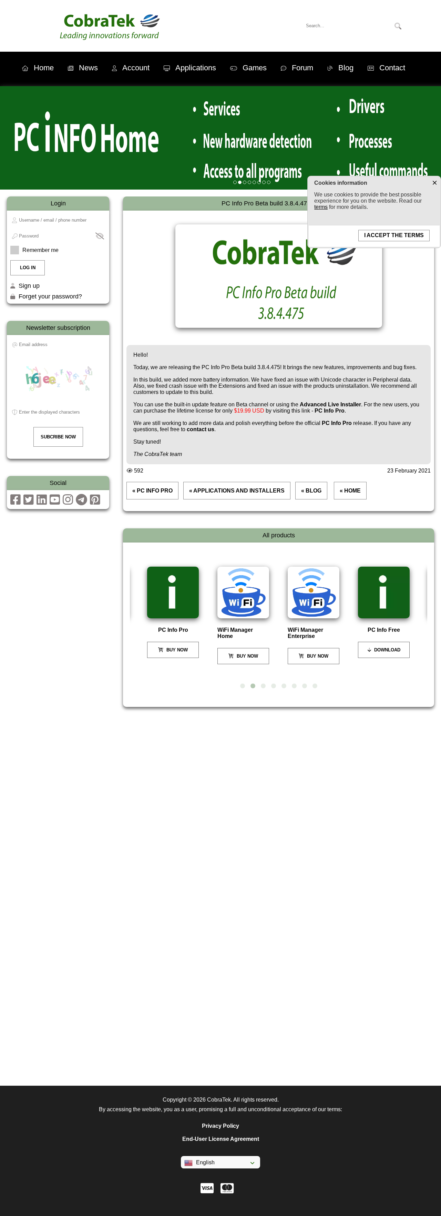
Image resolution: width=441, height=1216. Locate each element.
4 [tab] (273, 686)
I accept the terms (394, 235)
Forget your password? (50, 296)
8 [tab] (314, 686)
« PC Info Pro (152, 491)
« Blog (311, 491)
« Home (350, 491)
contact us (200, 429)
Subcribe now (58, 436)
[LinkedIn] (42, 501)
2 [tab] (252, 686)
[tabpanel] (173, 612)
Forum (302, 67)
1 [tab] (242, 686)
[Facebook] (15, 501)
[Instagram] (68, 501)
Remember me (40, 250)
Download (386, 649)
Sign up (29, 285)
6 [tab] (294, 686)
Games (255, 67)
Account (136, 67)
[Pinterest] (95, 501)
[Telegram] (81, 501)
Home (44, 67)
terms (321, 207)
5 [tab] (283, 686)
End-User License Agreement (220, 1139)
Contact (392, 67)
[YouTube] (55, 501)
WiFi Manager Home (235, 633)
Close (434, 182)
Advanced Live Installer (330, 404)
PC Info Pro (330, 411)
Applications (195, 67)
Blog (345, 67)
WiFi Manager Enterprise (305, 633)
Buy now (176, 649)
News (88, 67)
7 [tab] (304, 686)
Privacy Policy (220, 1126)
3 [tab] (263, 686)
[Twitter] (28, 501)
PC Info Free (384, 630)
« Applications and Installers (237, 491)
